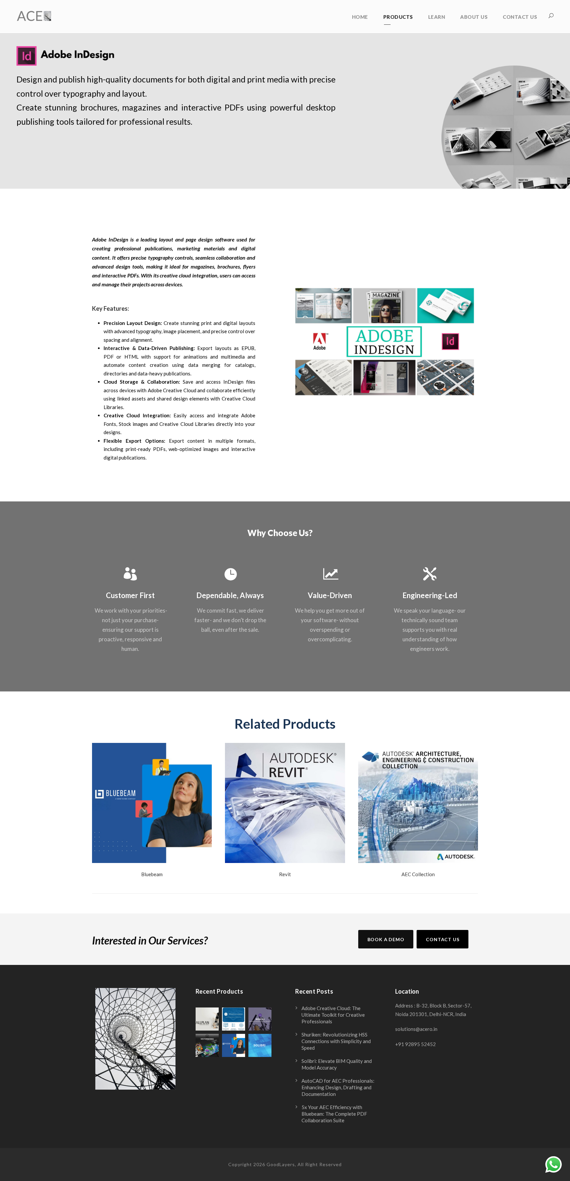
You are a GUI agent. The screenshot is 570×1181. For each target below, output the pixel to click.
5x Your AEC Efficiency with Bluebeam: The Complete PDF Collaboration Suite (334, 1113)
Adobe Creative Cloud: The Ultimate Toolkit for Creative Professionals (333, 1014)
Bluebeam (152, 874)
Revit (285, 874)
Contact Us (520, 17)
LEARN (436, 17)
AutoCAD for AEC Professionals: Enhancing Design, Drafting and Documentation (337, 1087)
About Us (474, 17)
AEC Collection (418, 874)
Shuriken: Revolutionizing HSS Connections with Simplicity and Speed (336, 1041)
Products (398, 17)
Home (360, 17)
